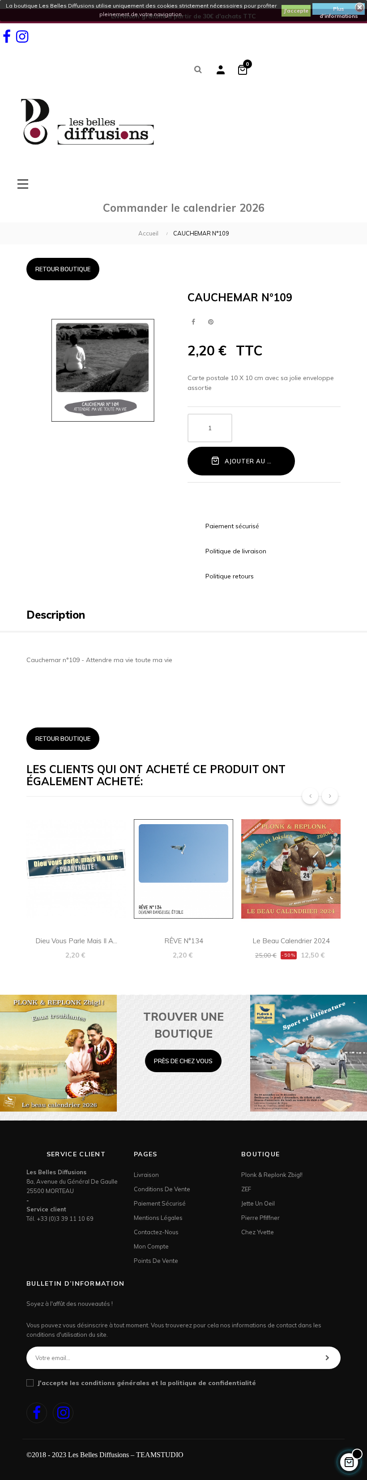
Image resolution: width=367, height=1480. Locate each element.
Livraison (146, 1174)
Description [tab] (55, 614)
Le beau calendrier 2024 (291, 941)
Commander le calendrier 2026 (184, 207)
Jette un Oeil (258, 1203)
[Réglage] (221, 69)
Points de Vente (156, 1260)
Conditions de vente (162, 1189)
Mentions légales (158, 1217)
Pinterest (210, 322)
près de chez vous (183, 1061)
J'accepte (296, 10)
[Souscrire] (327, 1358)
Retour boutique (62, 269)
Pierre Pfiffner (260, 1217)
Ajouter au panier (256, 461)
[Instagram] (22, 36)
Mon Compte (151, 1246)
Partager (193, 322)
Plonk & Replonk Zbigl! (272, 1174)
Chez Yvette (257, 1232)
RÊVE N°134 (183, 941)
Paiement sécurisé (160, 1203)
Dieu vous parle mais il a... (76, 941)
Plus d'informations (339, 10)
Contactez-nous (156, 1232)
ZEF (246, 1189)
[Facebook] (6, 36)
